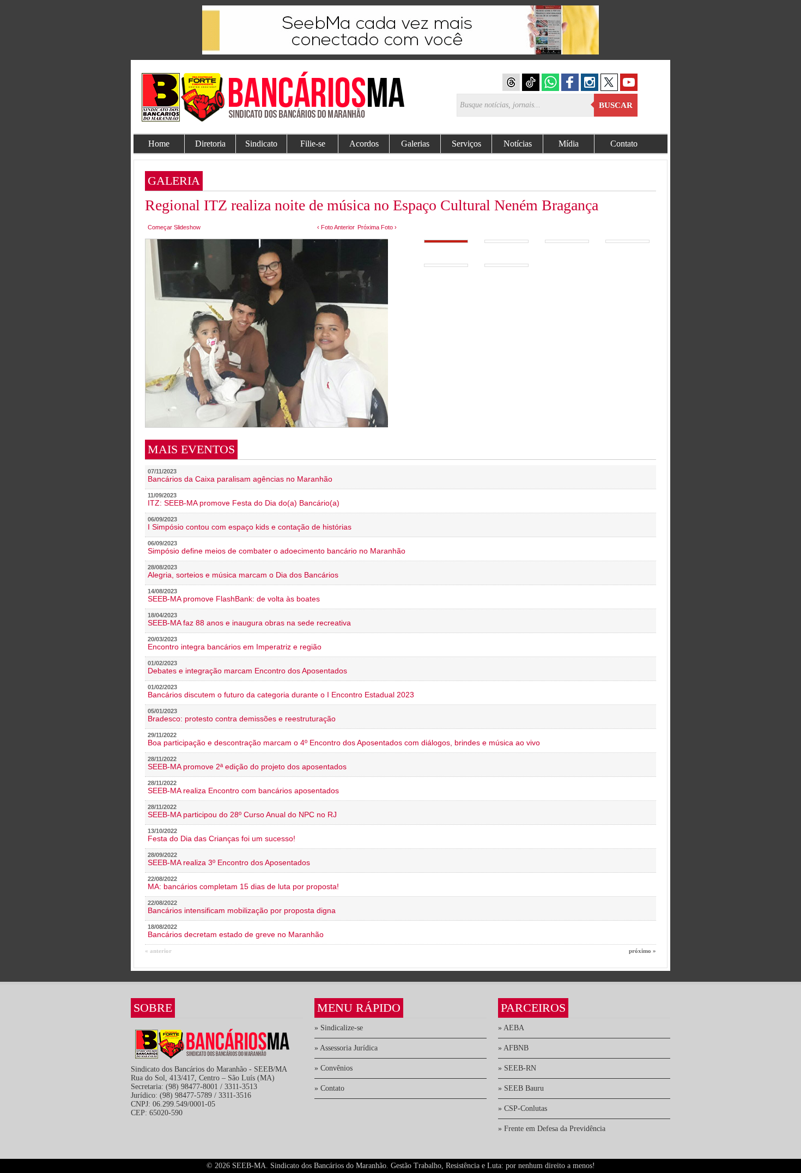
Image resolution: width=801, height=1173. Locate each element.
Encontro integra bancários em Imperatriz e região (234, 646)
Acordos (364, 143)
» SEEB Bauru (521, 1088)
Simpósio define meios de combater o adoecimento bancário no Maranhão (276, 550)
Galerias (415, 143)
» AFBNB (513, 1048)
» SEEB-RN (517, 1068)
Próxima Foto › (377, 227)
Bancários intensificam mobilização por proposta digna (242, 910)
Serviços (466, 143)
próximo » (642, 950)
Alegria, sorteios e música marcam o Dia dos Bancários (243, 574)
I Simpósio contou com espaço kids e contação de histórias (249, 526)
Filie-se (312, 143)
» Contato (329, 1088)
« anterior (158, 950)
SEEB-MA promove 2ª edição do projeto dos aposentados (247, 766)
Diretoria (210, 143)
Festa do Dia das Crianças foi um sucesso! (221, 838)
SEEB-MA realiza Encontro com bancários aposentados (243, 790)
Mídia (569, 143)
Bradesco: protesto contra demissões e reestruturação (242, 718)
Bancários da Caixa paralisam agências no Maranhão (240, 479)
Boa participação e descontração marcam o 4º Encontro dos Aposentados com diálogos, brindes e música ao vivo (344, 742)
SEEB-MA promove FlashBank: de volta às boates (234, 598)
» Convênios (333, 1068)
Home (158, 143)
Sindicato (261, 143)
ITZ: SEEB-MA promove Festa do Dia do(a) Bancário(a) (243, 503)
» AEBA (511, 1028)
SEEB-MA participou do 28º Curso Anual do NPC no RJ (242, 814)
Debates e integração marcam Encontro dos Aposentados (247, 670)
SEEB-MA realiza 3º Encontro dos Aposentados (229, 862)
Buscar (616, 105)
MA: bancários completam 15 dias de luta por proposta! (243, 886)
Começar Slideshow (174, 227)
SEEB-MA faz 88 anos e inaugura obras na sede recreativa (249, 622)
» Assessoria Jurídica (346, 1048)
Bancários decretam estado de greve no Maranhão (236, 934)
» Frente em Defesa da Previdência (551, 1129)
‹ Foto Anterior (336, 227)
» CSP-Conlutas (522, 1108)
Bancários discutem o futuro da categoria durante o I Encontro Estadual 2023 (281, 694)
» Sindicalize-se (338, 1028)
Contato (624, 143)
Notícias (517, 143)
